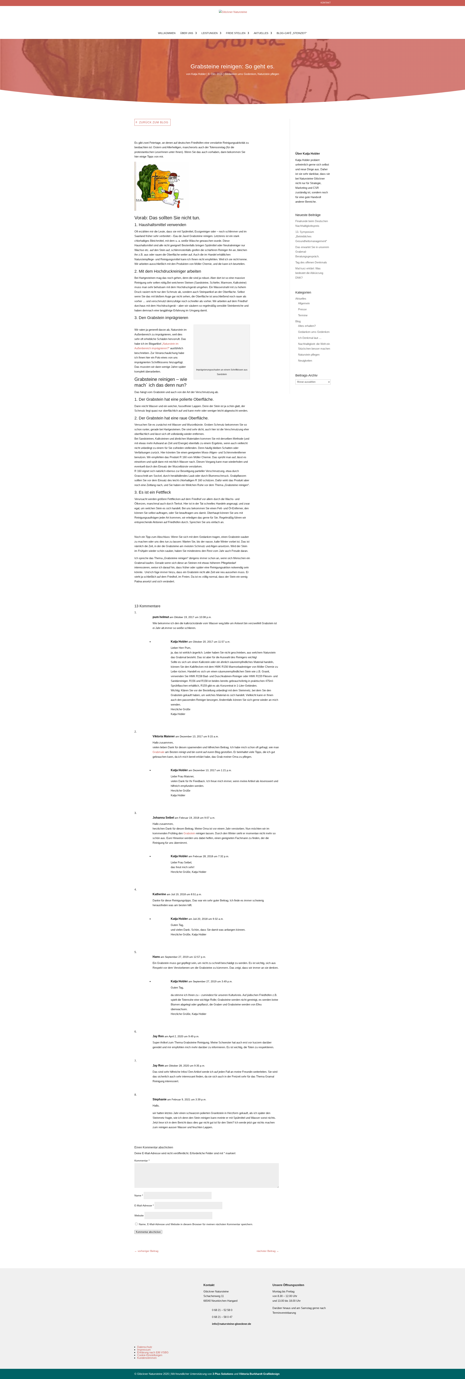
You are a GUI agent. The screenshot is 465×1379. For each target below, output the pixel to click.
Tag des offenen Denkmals (311, 262)
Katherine (159, 894)
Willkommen (166, 33)
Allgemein (304, 303)
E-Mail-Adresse (144, 1205)
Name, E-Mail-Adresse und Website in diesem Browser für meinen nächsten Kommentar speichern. (196, 1224)
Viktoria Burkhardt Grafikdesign (259, 1373)
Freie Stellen (235, 33)
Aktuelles (261, 33)
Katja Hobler (198, 73)
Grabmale (158, 752)
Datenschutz (144, 1346)
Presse (302, 309)
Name (138, 1195)
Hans (156, 956)
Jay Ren (158, 1036)
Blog (298, 321)
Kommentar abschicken (148, 1232)
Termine (303, 315)
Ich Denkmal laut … (310, 337)
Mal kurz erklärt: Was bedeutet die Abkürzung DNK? (309, 273)
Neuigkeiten (305, 360)
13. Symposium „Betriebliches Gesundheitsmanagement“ (311, 236)
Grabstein (189, 833)
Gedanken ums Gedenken (240, 73)
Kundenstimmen (147, 1357)
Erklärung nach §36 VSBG (153, 1352)
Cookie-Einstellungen (149, 1355)
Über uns (186, 33)
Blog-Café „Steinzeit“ (292, 33)
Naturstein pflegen (268, 73)
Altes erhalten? (307, 325)
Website (139, 1215)
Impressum (144, 1349)
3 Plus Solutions (223, 1373)
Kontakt (326, 3)
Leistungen (209, 33)
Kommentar (141, 1160)
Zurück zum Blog (153, 122)
